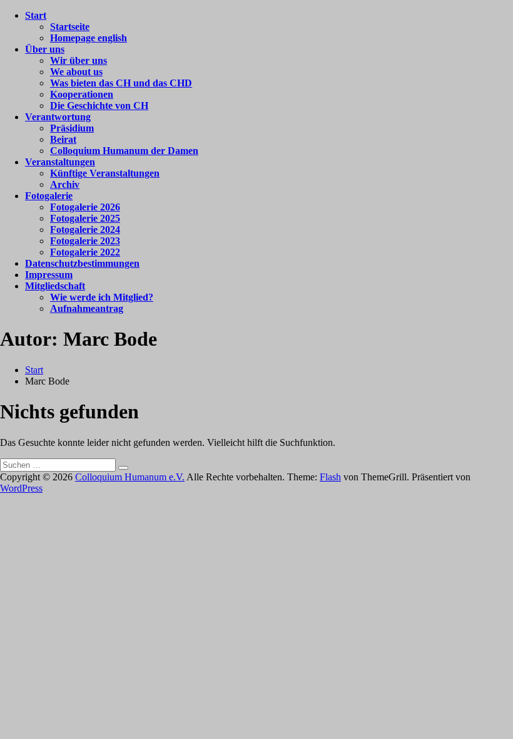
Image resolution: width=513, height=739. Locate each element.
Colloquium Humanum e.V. (130, 477)
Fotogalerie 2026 (85, 207)
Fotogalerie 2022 (85, 252)
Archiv (64, 184)
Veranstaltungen (60, 162)
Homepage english (88, 38)
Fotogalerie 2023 (85, 240)
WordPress (21, 488)
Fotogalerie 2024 (85, 229)
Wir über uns (78, 60)
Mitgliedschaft (55, 286)
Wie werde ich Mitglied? (101, 297)
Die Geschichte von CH (99, 105)
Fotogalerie (49, 195)
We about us (76, 71)
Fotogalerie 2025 (85, 218)
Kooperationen (81, 94)
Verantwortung (58, 116)
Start (35, 15)
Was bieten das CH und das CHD (121, 83)
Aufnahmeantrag (86, 308)
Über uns (44, 49)
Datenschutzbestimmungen (82, 263)
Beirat (63, 139)
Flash (330, 477)
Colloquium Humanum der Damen (124, 150)
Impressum (49, 274)
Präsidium (72, 128)
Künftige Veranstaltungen (105, 173)
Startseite (69, 26)
